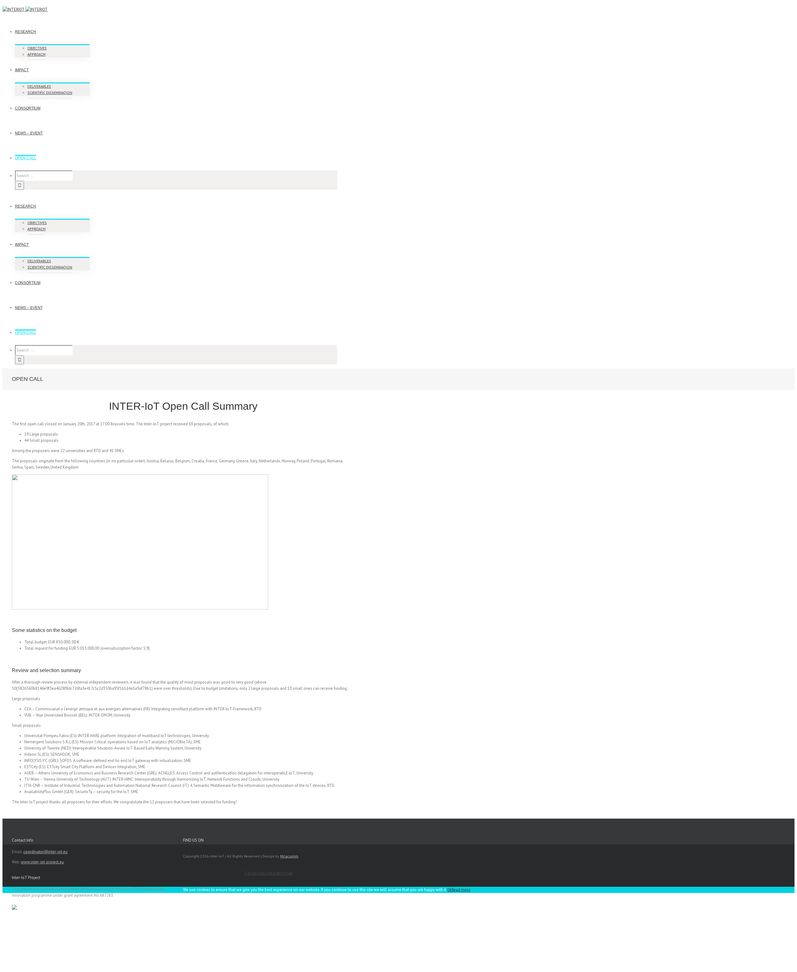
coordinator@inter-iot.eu (45, 851)
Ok (449, 889)
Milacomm (289, 856)
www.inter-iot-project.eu (42, 862)
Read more (461, 889)
